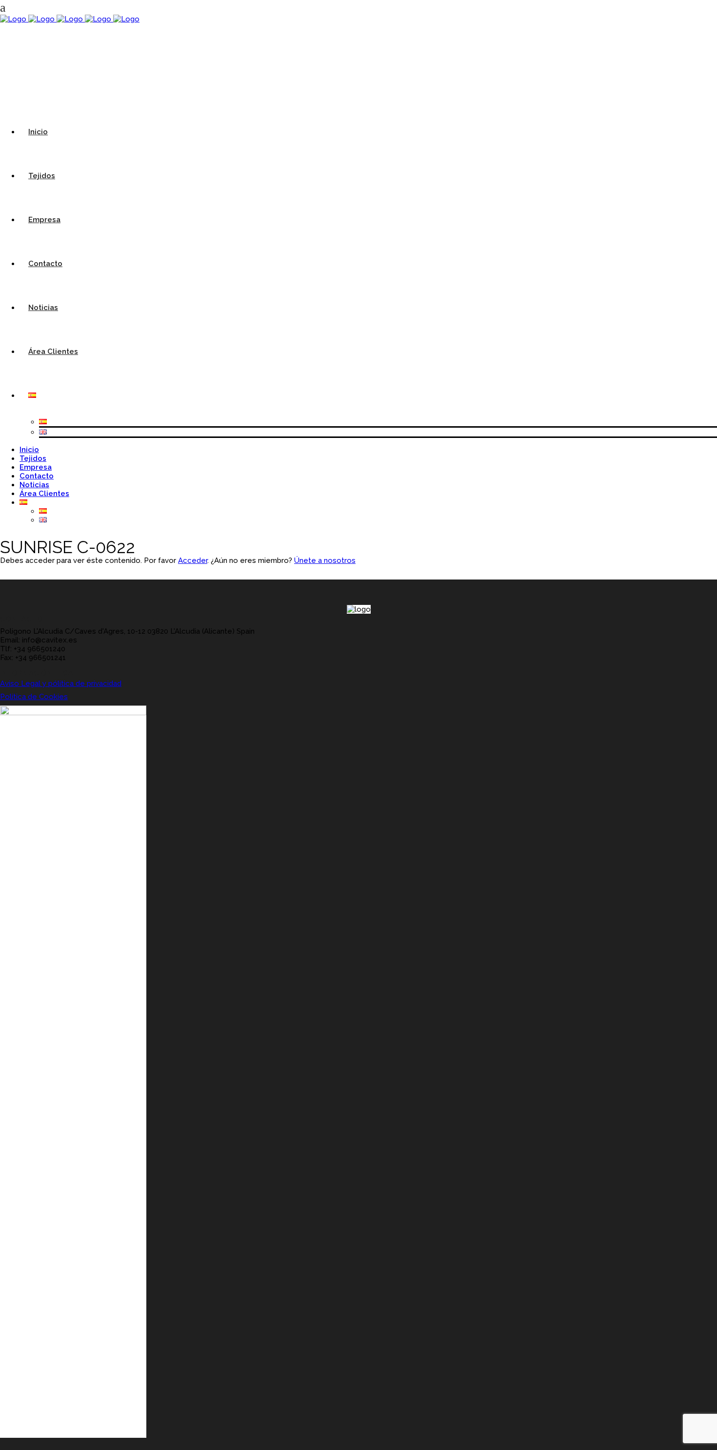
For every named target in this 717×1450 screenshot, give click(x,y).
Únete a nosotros (325, 560)
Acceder (192, 560)
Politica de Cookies (34, 696)
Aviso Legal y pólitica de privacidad (60, 683)
